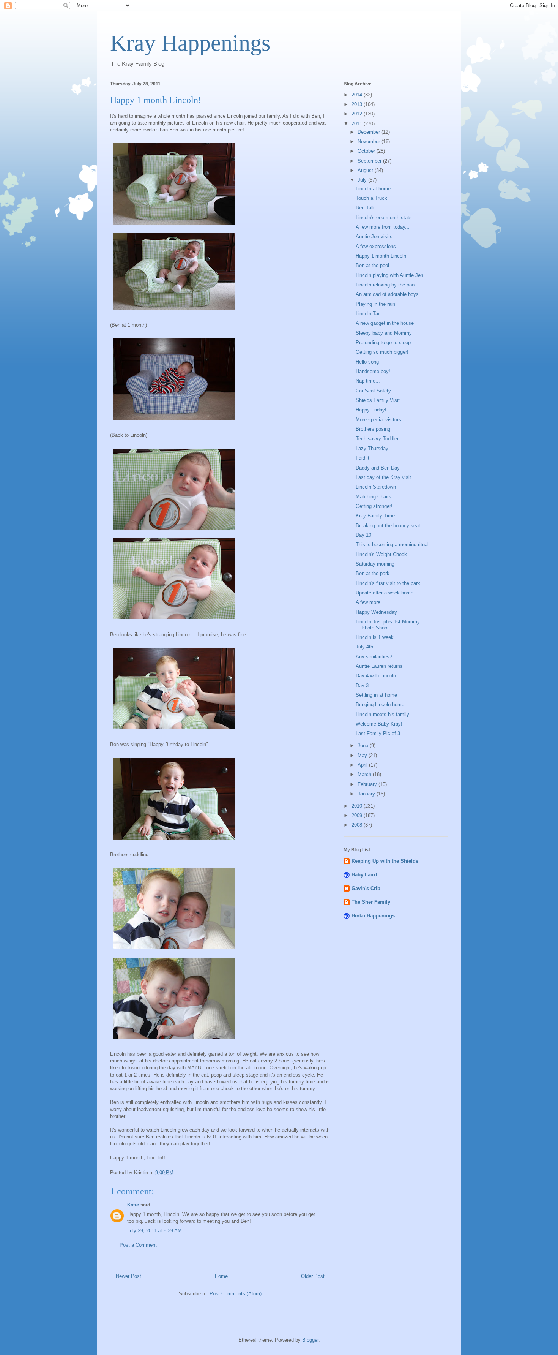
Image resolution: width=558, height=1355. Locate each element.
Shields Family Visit (378, 400)
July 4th (364, 647)
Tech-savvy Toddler (377, 438)
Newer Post (128, 1276)
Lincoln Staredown (376, 487)
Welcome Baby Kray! (379, 724)
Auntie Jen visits (374, 236)
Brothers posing (373, 429)
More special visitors (378, 419)
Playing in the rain (375, 304)
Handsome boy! (373, 371)
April (363, 765)
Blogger (310, 1340)
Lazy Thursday (372, 448)
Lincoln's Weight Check (381, 554)
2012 (358, 114)
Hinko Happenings (373, 916)
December (369, 132)
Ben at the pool (372, 265)
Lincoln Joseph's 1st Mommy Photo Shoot (388, 625)
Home (221, 1276)
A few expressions (376, 246)
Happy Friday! (371, 410)
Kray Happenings (190, 42)
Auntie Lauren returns (379, 666)
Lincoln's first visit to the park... (390, 583)
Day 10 (363, 535)
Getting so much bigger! (382, 352)
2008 (358, 825)
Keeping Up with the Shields (385, 861)
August (366, 170)
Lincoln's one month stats (384, 217)
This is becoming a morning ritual (392, 544)
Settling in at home (376, 695)
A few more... (370, 602)
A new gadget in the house (385, 323)
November (369, 141)
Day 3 (362, 685)
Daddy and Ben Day (378, 468)
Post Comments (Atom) (236, 1293)
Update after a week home (384, 593)
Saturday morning (375, 564)
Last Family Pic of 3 (378, 733)
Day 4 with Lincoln (376, 675)
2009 (358, 815)
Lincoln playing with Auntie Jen (389, 275)
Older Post (313, 1276)
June (364, 745)
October (367, 151)
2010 (358, 806)
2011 (358, 123)
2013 (358, 104)
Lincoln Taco (369, 313)
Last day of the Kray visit (383, 477)
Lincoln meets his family (382, 714)
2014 (358, 95)
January (367, 794)
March (365, 774)
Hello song (367, 362)
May (363, 755)
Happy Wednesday (376, 612)
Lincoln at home (373, 188)
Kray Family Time (375, 516)
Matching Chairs (373, 497)
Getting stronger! (374, 506)
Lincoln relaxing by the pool (386, 285)
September (370, 161)
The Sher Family (371, 902)
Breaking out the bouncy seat (388, 525)
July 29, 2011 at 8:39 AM (154, 1230)
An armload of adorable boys (387, 294)
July (363, 180)
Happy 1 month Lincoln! (382, 256)
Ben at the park (372, 573)
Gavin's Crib (366, 888)
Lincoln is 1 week (375, 637)
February (368, 784)
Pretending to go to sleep (383, 342)
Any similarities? (374, 656)
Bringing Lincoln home (380, 704)
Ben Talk (365, 207)
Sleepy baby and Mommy (384, 333)
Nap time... (368, 381)
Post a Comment (138, 1245)
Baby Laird (364, 875)
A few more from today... (383, 227)
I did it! (363, 458)
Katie (133, 1205)
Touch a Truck (371, 198)
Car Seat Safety (373, 391)
